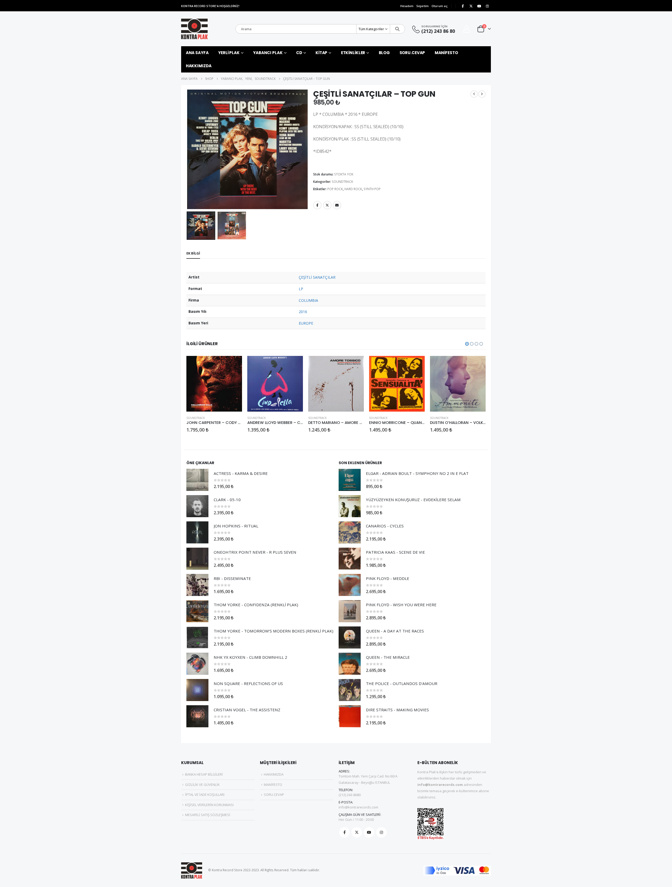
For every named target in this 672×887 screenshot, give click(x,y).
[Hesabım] (467, 29)
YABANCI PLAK (268, 52)
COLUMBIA (308, 300)
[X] (471, 6)
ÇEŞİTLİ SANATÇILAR (317, 277)
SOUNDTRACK (342, 181)
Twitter (327, 205)
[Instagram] (487, 6)
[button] (188, 149)
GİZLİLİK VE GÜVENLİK (202, 784)
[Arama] (397, 28)
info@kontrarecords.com (358, 807)
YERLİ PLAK (229, 52)
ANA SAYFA (197, 52)
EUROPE (306, 323)
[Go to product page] (214, 383)
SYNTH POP (372, 189)
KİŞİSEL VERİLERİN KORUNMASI (209, 804)
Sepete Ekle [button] (233, 364)
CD (299, 52)
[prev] (474, 94)
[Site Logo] (194, 29)
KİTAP (321, 52)
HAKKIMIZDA (199, 66)
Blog (384, 52)
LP (301, 288)
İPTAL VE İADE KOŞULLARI (204, 794)
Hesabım (407, 6)
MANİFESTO (446, 52)
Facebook (317, 205)
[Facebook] (462, 6)
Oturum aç (440, 6)
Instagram (381, 832)
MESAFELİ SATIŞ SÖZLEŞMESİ (207, 814)
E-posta (337, 205)
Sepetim (422, 6)
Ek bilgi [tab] (193, 253)
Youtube (369, 832)
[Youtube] (479, 6)
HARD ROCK (353, 189)
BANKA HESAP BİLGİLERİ (204, 774)
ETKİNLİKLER (353, 52)
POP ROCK (335, 189)
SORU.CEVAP (412, 52)
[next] (482, 94)
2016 (303, 311)
